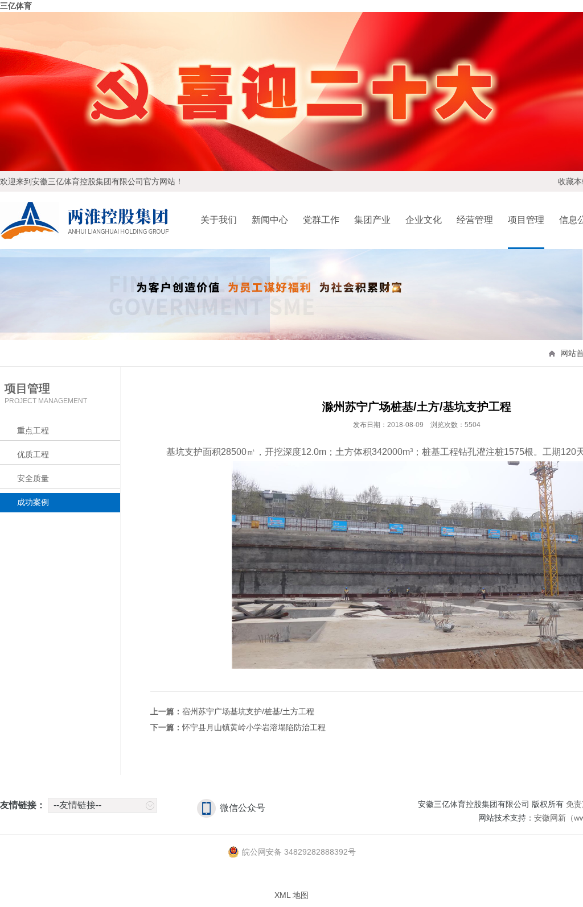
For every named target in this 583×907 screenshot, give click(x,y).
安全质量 (33, 478)
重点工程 (33, 430)
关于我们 (218, 220)
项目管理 (526, 220)
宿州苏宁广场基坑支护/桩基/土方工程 (248, 711)
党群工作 (321, 220)
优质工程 (33, 454)
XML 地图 (291, 895)
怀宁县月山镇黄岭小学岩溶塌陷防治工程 (254, 727)
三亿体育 (16, 5)
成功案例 (33, 502)
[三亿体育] (84, 233)
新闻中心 (270, 220)
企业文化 (423, 220)
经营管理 (475, 220)
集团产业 (372, 220)
